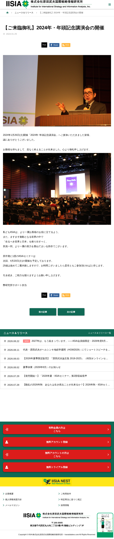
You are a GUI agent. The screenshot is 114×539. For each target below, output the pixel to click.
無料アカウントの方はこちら (57, 454)
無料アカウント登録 (57, 442)
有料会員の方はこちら (57, 429)
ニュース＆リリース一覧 (99, 333)
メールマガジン (12, 505)
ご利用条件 (66, 494)
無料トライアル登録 (57, 467)
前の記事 (43, 312)
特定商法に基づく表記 (71, 499)
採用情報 (65, 505)
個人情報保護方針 (13, 499)
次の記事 (71, 312)
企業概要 (9, 494)
